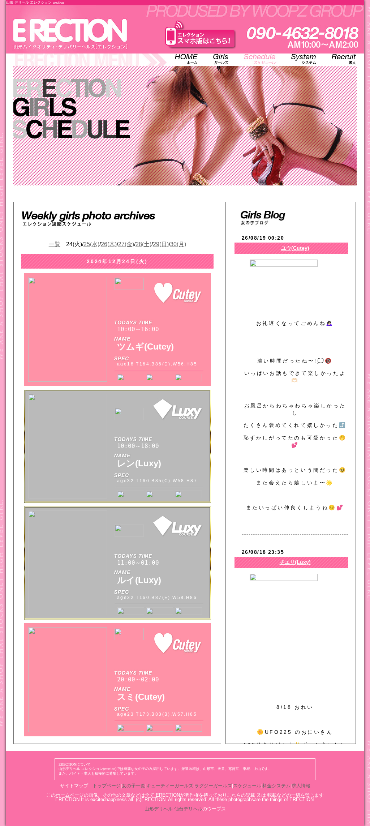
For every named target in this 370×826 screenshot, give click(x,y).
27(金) (126, 244)
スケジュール (247, 785)
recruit (340, 59)
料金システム (276, 785)
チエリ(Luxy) (295, 562)
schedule (260, 59)
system (304, 59)
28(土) (143, 244)
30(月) (178, 244)
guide (221, 59)
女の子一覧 (133, 785)
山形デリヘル (159, 809)
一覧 (54, 244)
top (187, 59)
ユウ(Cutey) (295, 248)
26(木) (109, 244)
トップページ (106, 785)
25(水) (91, 244)
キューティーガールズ (169, 785)
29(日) (161, 244)
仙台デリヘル (188, 809)
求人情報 (301, 785)
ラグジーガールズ (213, 785)
